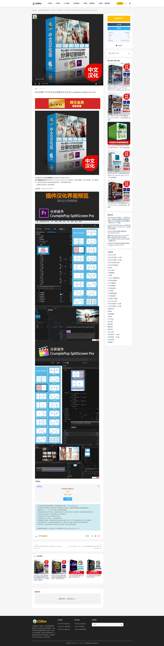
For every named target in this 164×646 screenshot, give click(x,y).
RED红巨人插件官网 (80, 623)
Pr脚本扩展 (111, 309)
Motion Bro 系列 (112, 301)
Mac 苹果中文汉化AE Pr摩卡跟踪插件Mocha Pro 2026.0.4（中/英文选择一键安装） (119, 118)
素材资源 (110, 329)
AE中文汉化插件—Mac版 (115, 257)
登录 (73, 599)
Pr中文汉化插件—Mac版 (114, 303)
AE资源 (110, 267)
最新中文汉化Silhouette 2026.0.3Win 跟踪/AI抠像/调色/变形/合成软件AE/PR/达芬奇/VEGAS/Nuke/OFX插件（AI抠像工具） (119, 238)
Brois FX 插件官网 (79, 626)
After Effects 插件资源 (63, 623)
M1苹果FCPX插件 (113, 298)
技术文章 (110, 321)
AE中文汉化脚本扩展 (113, 262)
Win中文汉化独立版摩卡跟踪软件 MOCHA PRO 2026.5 (117, 232)
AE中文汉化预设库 (113, 265)
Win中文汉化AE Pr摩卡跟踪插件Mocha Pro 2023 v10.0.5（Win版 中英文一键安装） (119, 205)
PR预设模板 (111, 314)
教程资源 (110, 326)
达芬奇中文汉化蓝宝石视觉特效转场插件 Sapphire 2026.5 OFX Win (118, 244)
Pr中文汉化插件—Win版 (114, 306)
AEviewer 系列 (112, 255)
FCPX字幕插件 (112, 283)
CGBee (81, 643)
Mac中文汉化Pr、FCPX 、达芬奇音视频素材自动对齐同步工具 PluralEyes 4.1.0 (85, 547)
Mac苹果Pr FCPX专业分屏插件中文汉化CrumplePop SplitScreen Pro (63, 528)
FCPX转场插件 (112, 296)
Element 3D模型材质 (113, 278)
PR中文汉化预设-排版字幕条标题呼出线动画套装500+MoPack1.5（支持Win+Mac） (58, 577)
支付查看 (68, 498)
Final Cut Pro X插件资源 (64, 626)
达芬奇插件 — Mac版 (113, 334)
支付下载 (119, 24)
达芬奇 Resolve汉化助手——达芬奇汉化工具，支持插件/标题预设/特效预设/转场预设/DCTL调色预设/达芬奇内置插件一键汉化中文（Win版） (119, 220)
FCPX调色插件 (112, 288)
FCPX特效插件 (59, 10)
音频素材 (110, 342)
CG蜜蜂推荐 (111, 273)
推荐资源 (110, 324)
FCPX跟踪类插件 (112, 293)
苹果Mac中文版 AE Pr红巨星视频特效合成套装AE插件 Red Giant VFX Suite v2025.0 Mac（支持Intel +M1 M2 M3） (119, 88)
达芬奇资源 (111, 339)
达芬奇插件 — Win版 (113, 337)
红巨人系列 (111, 332)
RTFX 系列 (111, 319)
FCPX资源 (52, 10)
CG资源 (100, 3)
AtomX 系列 (111, 270)
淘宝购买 (119, 28)
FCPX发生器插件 (112, 280)
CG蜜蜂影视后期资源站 (43, 10)
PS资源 (85, 3)
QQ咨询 (119, 45)
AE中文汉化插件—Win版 (115, 260)
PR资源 (110, 311)
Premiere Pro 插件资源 (64, 629)
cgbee (40, 535)
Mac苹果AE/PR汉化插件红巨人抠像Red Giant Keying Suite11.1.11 (48, 547)
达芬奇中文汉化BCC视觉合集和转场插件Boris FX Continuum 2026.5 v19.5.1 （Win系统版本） (118, 175)
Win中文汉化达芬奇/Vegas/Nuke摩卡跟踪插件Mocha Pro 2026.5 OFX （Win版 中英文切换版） (119, 227)
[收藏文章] (92, 536)
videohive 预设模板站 (80, 629)
